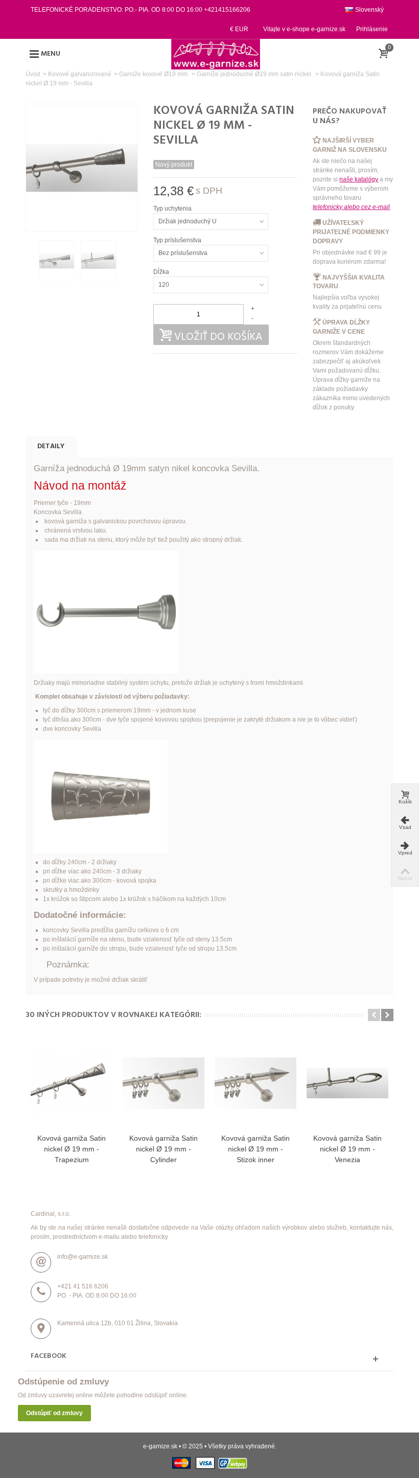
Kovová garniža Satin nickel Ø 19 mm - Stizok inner (255, 1149)
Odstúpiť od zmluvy (54, 1413)
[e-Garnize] (215, 53)
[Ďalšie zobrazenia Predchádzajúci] (31, 261)
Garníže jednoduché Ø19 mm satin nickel (255, 74)
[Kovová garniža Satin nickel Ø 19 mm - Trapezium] (71, 1082)
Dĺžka (162, 271)
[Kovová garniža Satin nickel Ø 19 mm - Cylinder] (163, 1082)
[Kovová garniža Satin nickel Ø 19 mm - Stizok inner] (255, 1082)
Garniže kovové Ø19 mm (154, 74)
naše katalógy (358, 179)
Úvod (33, 74)
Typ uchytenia (173, 208)
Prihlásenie (372, 29)
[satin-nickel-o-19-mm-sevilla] (57, 260)
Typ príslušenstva (178, 240)
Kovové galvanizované (79, 74)
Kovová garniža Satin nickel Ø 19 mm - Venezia (347, 1149)
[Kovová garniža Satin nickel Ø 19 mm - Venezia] (347, 1082)
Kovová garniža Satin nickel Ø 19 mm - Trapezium (71, 1149)
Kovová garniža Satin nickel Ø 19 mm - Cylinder (163, 1149)
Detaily (50, 446)
